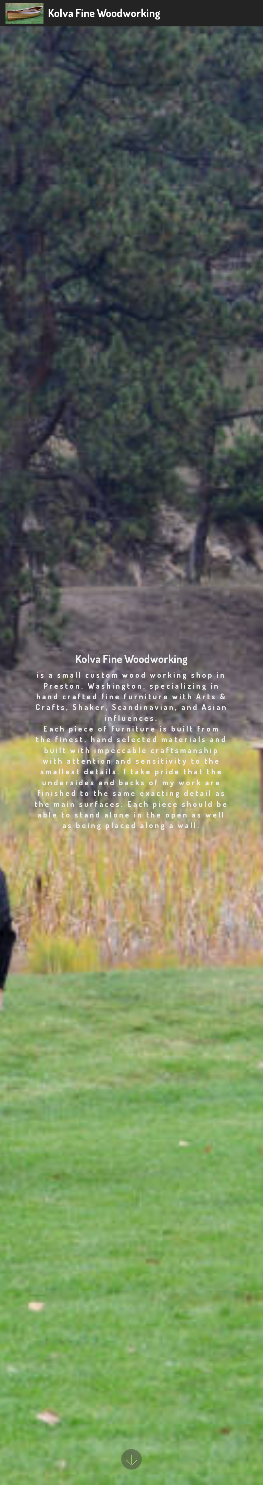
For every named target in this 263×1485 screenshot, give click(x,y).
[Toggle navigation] (252, 13)
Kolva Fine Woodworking (104, 13)
